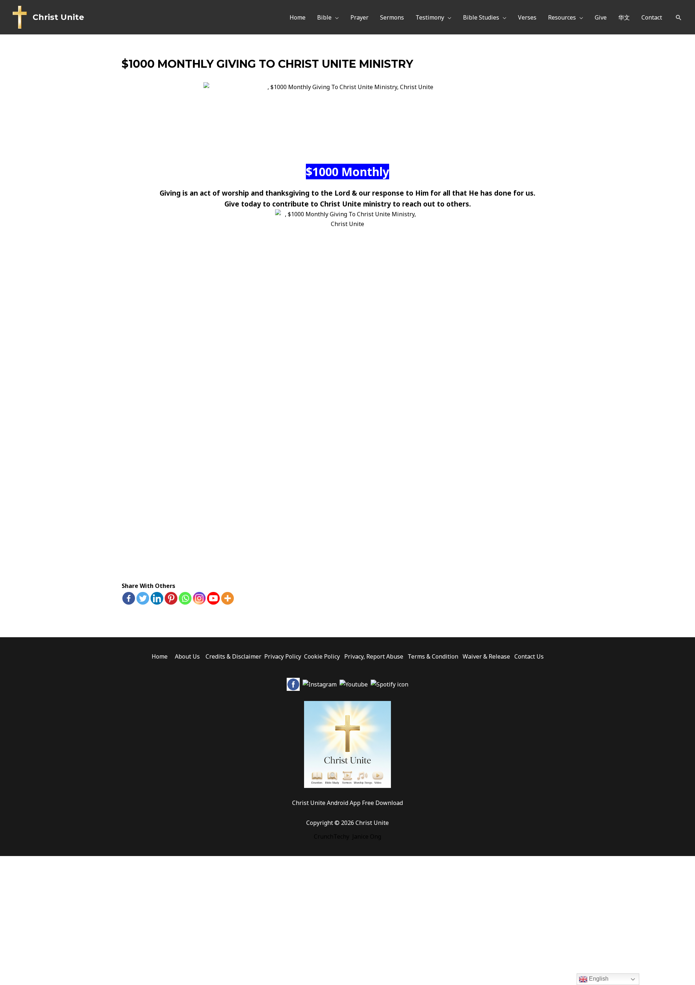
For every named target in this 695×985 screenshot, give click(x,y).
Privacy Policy (282, 656)
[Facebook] (128, 598)
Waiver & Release (486, 656)
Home (160, 656)
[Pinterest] (171, 598)
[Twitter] (142, 598)
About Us (187, 656)
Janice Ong (366, 836)
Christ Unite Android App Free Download (347, 803)
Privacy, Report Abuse (374, 656)
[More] (227, 598)
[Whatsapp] (185, 598)
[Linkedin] (157, 598)
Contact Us (529, 656)
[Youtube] (213, 598)
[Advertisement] (347, 521)
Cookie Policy (322, 656)
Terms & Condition (433, 656)
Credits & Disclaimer (233, 656)
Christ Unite (58, 17)
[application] (335, 17)
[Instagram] (199, 598)
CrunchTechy (331, 836)
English (597, 979)
